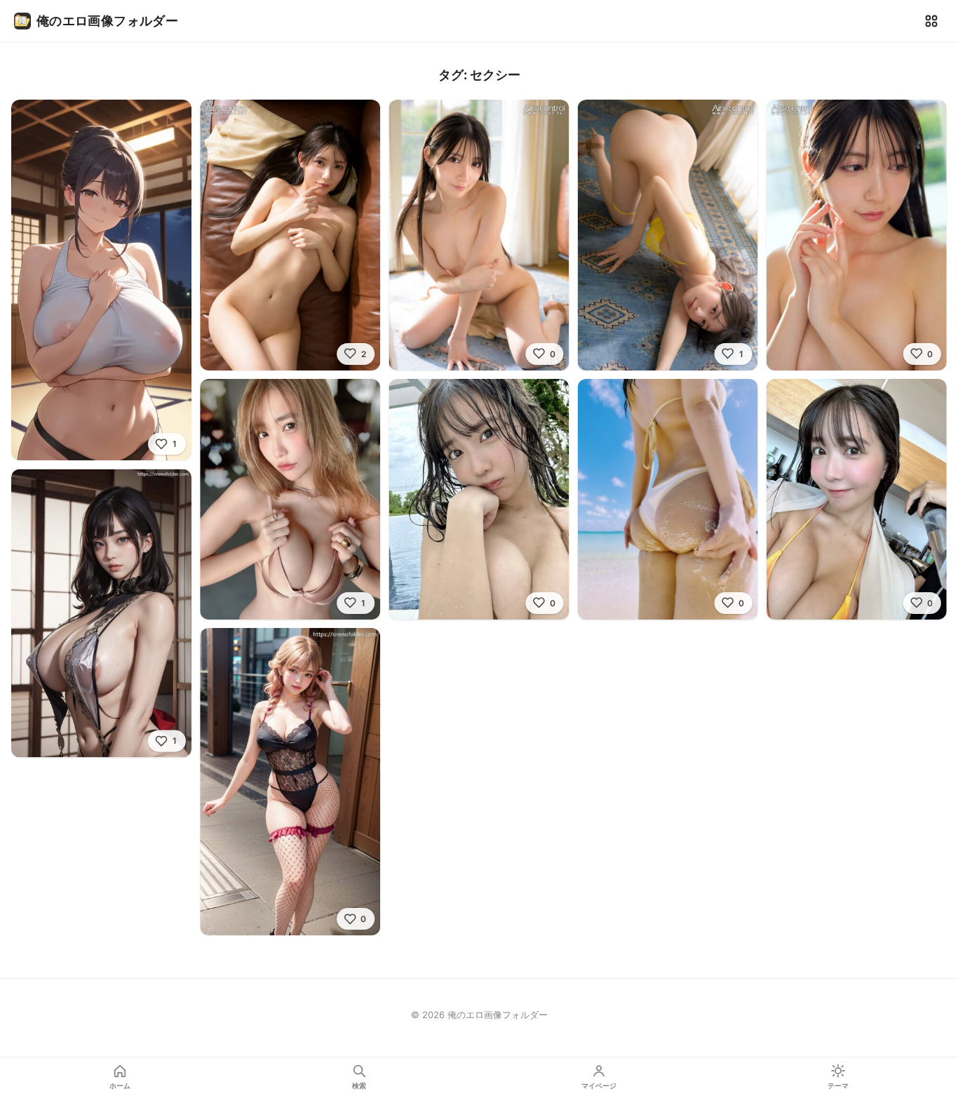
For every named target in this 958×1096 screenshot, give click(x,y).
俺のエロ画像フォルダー (107, 20)
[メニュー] (931, 21)
